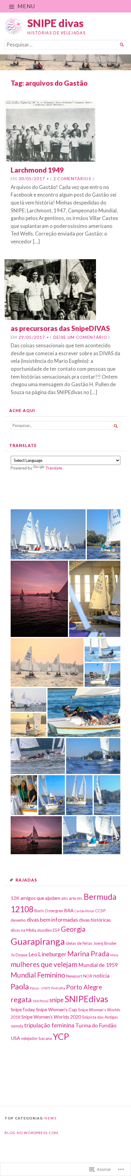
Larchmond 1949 (37, 170)
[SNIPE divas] (65, 62)
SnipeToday (23, 1009)
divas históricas (95, 920)
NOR (87, 976)
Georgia (73, 929)
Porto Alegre (84, 987)
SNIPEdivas (86, 999)
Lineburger (52, 954)
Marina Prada (88, 953)
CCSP (100, 910)
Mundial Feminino (38, 975)
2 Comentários (72, 178)
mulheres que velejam (44, 964)
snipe (56, 999)
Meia (114, 955)
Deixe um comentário (80, 337)
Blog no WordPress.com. (32, 1133)
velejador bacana (36, 1038)
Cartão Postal (84, 911)
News (50, 1118)
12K (15, 898)
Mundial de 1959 (98, 965)
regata (21, 999)
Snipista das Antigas (100, 1017)
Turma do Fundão (95, 1025)
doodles (44, 930)
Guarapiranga (38, 941)
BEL (80, 898)
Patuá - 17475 (40, 988)
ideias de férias (79, 943)
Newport (74, 976)
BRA (69, 910)
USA (15, 1038)
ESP (56, 930)
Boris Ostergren (48, 910)
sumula (17, 1025)
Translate (53, 468)
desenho (18, 920)
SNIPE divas (55, 23)
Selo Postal (40, 1001)
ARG (64, 898)
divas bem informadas (52, 919)
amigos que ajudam (40, 898)
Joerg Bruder (105, 943)
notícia (101, 975)
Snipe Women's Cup (56, 1009)
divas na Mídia (23, 930)
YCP (61, 1036)
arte (72, 898)
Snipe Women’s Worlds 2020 (51, 1017)
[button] (48, 534)
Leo (32, 954)
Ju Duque (19, 954)
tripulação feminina (49, 1025)
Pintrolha (58, 988)
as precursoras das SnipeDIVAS (60, 328)
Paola (20, 986)
